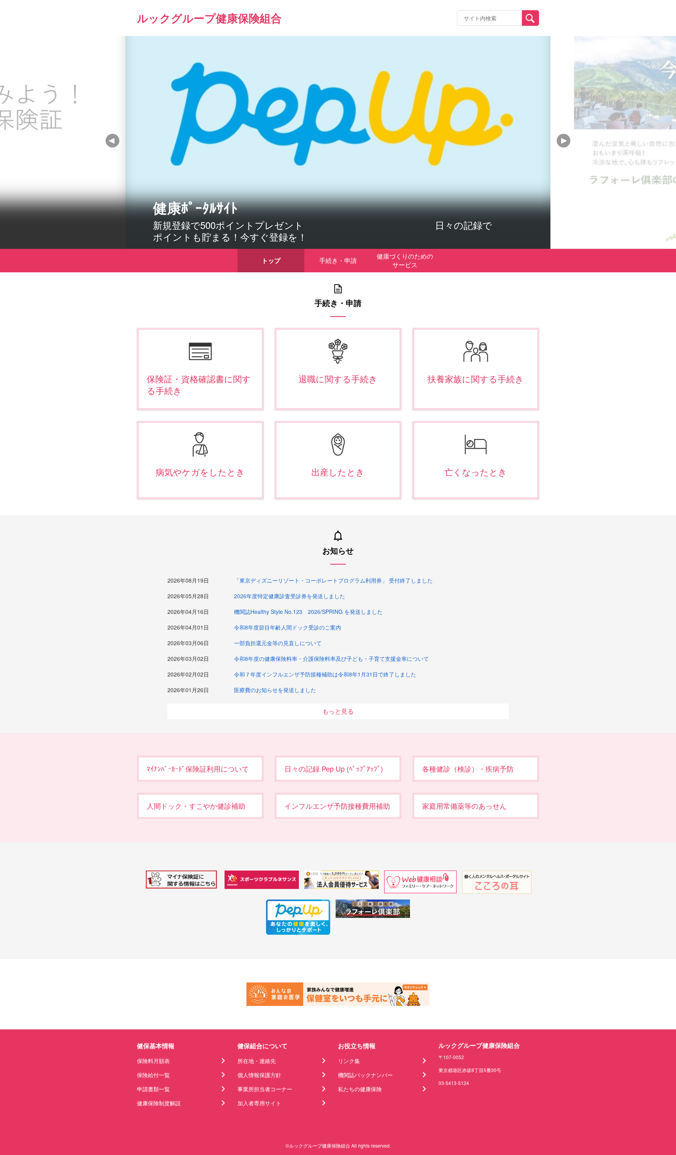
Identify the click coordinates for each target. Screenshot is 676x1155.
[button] (563, 141)
